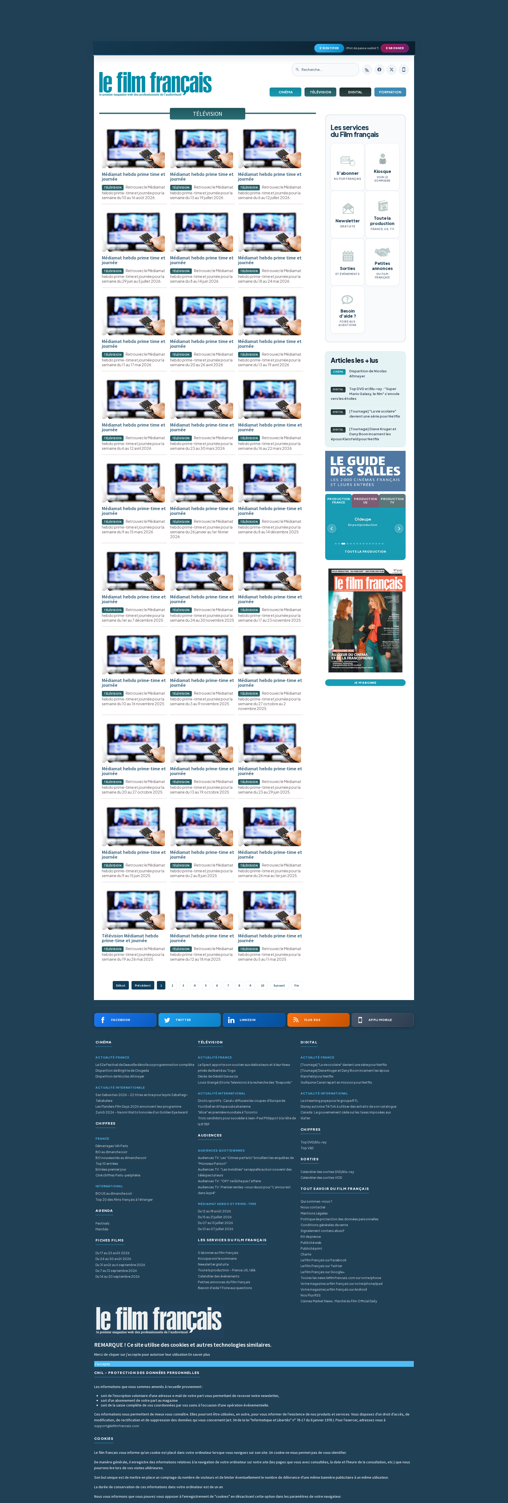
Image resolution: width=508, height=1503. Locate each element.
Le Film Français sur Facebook (324, 1260)
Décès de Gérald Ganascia (218, 1076)
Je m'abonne (365, 682)
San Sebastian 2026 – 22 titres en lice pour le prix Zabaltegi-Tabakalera (142, 1098)
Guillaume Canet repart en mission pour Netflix (336, 1082)
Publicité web (311, 1243)
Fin (296, 985)
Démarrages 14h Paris (112, 1146)
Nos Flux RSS (311, 1295)
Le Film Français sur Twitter (321, 1266)
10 (262, 985)
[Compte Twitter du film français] (392, 70)
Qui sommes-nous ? (316, 1201)
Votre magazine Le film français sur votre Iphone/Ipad (342, 1284)
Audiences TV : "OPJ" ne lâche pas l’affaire (229, 1181)
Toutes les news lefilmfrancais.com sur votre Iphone (341, 1278)
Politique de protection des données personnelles (340, 1219)
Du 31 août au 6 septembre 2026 (120, 1265)
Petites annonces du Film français (224, 1282)
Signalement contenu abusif (322, 1231)
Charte (306, 1254)
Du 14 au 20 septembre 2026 (118, 1277)
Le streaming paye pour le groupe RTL (329, 1101)
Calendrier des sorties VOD (321, 1178)
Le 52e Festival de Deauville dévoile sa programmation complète (145, 1065)
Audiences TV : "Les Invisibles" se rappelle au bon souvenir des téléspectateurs (245, 1172)
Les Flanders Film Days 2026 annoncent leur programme (138, 1106)
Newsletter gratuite (213, 1264)
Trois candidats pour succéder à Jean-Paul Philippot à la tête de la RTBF (247, 1121)
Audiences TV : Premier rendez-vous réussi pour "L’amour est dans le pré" (244, 1190)
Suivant (279, 985)
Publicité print (311, 1248)
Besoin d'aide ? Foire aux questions (225, 1288)
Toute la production (365, 551)
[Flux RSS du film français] (367, 70)
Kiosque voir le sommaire (217, 1259)
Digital (355, 92)
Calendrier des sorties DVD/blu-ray (327, 1172)
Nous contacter (313, 1207)
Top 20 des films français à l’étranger (124, 1200)
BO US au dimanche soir (114, 1193)
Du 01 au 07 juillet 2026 (215, 1229)
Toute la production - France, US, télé (226, 1270)
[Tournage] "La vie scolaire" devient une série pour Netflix (366, 413)
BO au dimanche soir (111, 1152)
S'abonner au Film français (218, 1253)
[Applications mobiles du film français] (404, 70)
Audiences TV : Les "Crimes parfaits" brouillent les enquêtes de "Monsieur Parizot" (246, 1161)
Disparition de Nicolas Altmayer (360, 373)
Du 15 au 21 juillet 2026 (215, 1217)
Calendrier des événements (218, 1276)
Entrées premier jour (111, 1169)
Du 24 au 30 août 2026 (113, 1259)
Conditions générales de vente (324, 1225)
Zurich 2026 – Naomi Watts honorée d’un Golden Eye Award (142, 1112)
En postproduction (362, 522)
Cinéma (286, 92)
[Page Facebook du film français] (379, 70)
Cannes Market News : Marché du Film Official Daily (339, 1301)
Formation (390, 92)
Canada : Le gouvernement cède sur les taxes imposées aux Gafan (346, 1115)
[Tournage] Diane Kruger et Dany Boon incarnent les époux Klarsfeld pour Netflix (363, 434)
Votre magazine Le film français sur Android (334, 1289)
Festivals (103, 1223)
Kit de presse (311, 1237)
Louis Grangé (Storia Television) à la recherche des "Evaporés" (245, 1082)
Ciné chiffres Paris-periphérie (118, 1175)
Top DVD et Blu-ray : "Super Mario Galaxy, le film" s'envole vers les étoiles (365, 394)
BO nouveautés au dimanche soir (121, 1158)
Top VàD (307, 1148)
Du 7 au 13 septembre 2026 (116, 1271)
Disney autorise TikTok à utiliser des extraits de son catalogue (348, 1106)
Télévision (320, 92)
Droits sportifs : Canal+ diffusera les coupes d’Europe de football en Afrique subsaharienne (241, 1103)
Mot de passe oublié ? (362, 48)
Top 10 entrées (107, 1164)
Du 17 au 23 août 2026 (113, 1253)
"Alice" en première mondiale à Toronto (227, 1112)
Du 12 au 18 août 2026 (214, 1211)
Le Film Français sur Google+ (323, 1272)
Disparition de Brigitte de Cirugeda (122, 1071)
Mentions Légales (314, 1213)
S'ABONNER (395, 48)
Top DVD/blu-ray (313, 1142)
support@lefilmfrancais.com (116, 1426)
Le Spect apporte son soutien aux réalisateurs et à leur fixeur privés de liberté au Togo (244, 1068)
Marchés (102, 1229)
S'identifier (329, 48)
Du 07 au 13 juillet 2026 (215, 1223)
